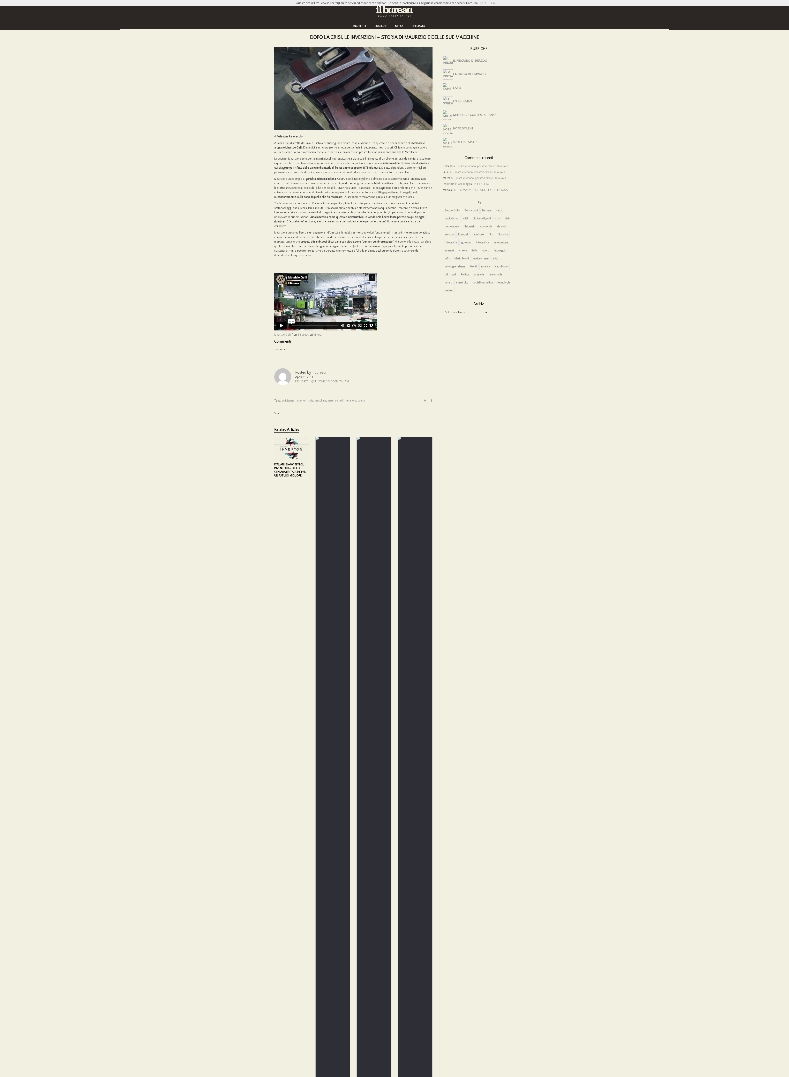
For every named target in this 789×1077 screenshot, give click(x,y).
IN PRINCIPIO (481, 184)
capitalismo (452, 218)
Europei (463, 234)
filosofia (503, 234)
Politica (465, 274)
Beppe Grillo (452, 210)
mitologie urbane (455, 266)
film (491, 234)
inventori (301, 400)
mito (495, 258)
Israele (463, 250)
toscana (360, 400)
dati (507, 218)
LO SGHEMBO (462, 101)
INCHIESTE (360, 26)
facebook (478, 234)
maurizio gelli (336, 400)
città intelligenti (482, 218)
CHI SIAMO (418, 26)
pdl (454, 274)
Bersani (486, 210)
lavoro (485, 250)
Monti (473, 266)
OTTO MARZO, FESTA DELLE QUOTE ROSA (481, 190)
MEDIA (399, 26)
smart (448, 282)
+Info (483, 3)
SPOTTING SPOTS (465, 142)
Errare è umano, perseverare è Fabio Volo (482, 166)
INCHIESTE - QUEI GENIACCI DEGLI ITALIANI (322, 381)
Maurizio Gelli (282, 334)
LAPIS (457, 88)
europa (449, 234)
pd (446, 274)
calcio (499, 210)
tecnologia (503, 282)
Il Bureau (303, 334)
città (465, 218)
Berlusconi (471, 210)
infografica (482, 242)
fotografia (451, 242)
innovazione (501, 242)
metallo (349, 400)
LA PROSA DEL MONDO (469, 74)
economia (486, 226)
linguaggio (500, 250)
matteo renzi (481, 258)
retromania (495, 274)
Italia (310, 400)
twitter (449, 290)
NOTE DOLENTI (463, 128)
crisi (498, 218)
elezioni (501, 226)
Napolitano (501, 266)
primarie (479, 274)
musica (485, 266)
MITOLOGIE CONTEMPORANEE (474, 115)
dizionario (469, 226)
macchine (320, 400)
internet (449, 250)
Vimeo (317, 334)
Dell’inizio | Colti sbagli (456, 184)
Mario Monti (461, 258)
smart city (462, 282)
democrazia (452, 226)
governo (466, 242)
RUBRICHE (381, 26)
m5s (447, 258)
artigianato (288, 400)
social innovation (483, 282)
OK (493, 3)
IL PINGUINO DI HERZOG (470, 60)
